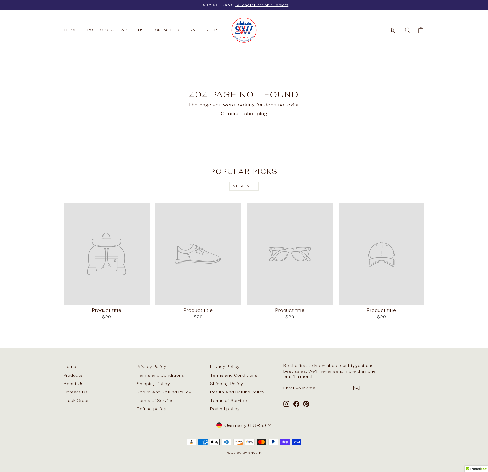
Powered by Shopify (244, 452)
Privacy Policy (151, 366)
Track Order (202, 30)
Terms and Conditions (160, 375)
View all (244, 186)
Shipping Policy (153, 383)
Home (70, 30)
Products (97, 30)
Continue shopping (244, 113)
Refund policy (151, 408)
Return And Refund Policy (164, 392)
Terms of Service (155, 400)
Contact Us (165, 30)
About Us (132, 30)
